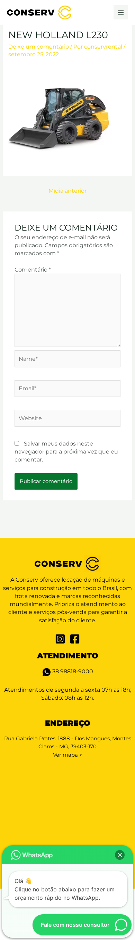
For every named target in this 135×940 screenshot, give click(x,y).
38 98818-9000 (72, 671)
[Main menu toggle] (121, 12)
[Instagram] (60, 639)
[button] (120, 855)
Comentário (33, 269)
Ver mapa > (67, 755)
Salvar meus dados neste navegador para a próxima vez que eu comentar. (66, 451)
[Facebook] (75, 639)
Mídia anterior (67, 191)
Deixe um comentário (38, 46)
